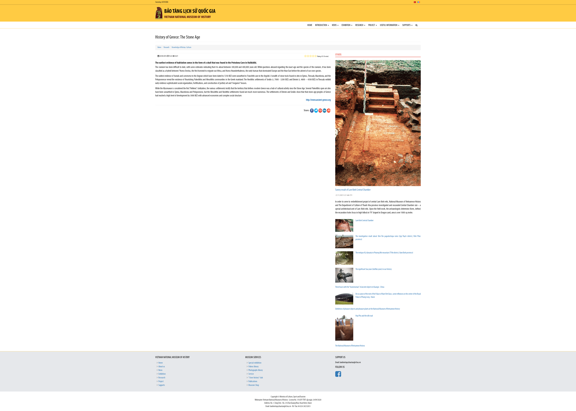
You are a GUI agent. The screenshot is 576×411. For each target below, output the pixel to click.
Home (309, 25)
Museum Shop (253, 385)
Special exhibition (254, 363)
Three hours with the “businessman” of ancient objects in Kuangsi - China (359, 287)
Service (251, 374)
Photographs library (255, 370)
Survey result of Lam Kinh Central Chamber (352, 190)
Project (371, 25)
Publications (252, 381)
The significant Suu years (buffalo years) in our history (374, 269)
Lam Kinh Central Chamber (365, 221)
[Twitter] (316, 110)
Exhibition (346, 25)
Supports (406, 25)
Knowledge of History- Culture (181, 47)
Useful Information (389, 25)
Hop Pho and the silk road (364, 316)
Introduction (321, 25)
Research (359, 25)
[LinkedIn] (324, 110)
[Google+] (320, 110)
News (334, 25)
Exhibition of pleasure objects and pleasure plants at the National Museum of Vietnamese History (367, 309)
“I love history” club (255, 378)
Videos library (253, 366)
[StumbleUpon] (328, 110)
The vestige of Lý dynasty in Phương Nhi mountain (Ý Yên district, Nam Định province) (384, 253)
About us (161, 366)
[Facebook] (312, 110)
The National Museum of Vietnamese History (350, 346)
